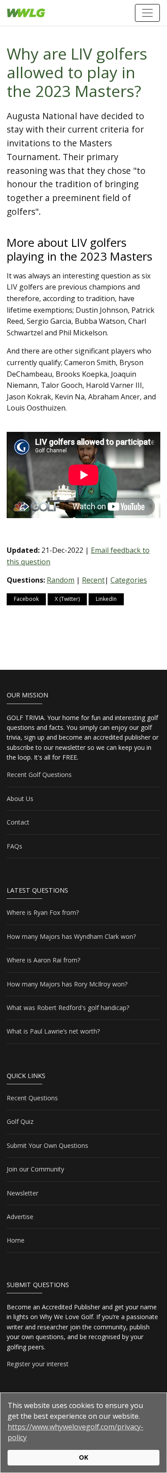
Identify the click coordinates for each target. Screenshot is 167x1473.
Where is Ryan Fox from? (43, 912)
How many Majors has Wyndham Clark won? (71, 936)
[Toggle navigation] (147, 13)
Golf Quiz (20, 1121)
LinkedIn (106, 599)
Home (15, 1240)
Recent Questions (32, 1098)
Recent (93, 580)
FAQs (14, 846)
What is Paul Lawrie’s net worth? (53, 1031)
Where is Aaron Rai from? (43, 960)
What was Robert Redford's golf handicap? (68, 1007)
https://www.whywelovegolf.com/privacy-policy (75, 1432)
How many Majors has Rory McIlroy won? (67, 984)
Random (60, 580)
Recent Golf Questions (39, 774)
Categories (128, 580)
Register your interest (38, 1364)
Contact (18, 822)
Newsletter (22, 1193)
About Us (20, 798)
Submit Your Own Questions (47, 1145)
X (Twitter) (67, 599)
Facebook (26, 599)
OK (83, 1457)
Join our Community (35, 1169)
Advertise (20, 1216)
